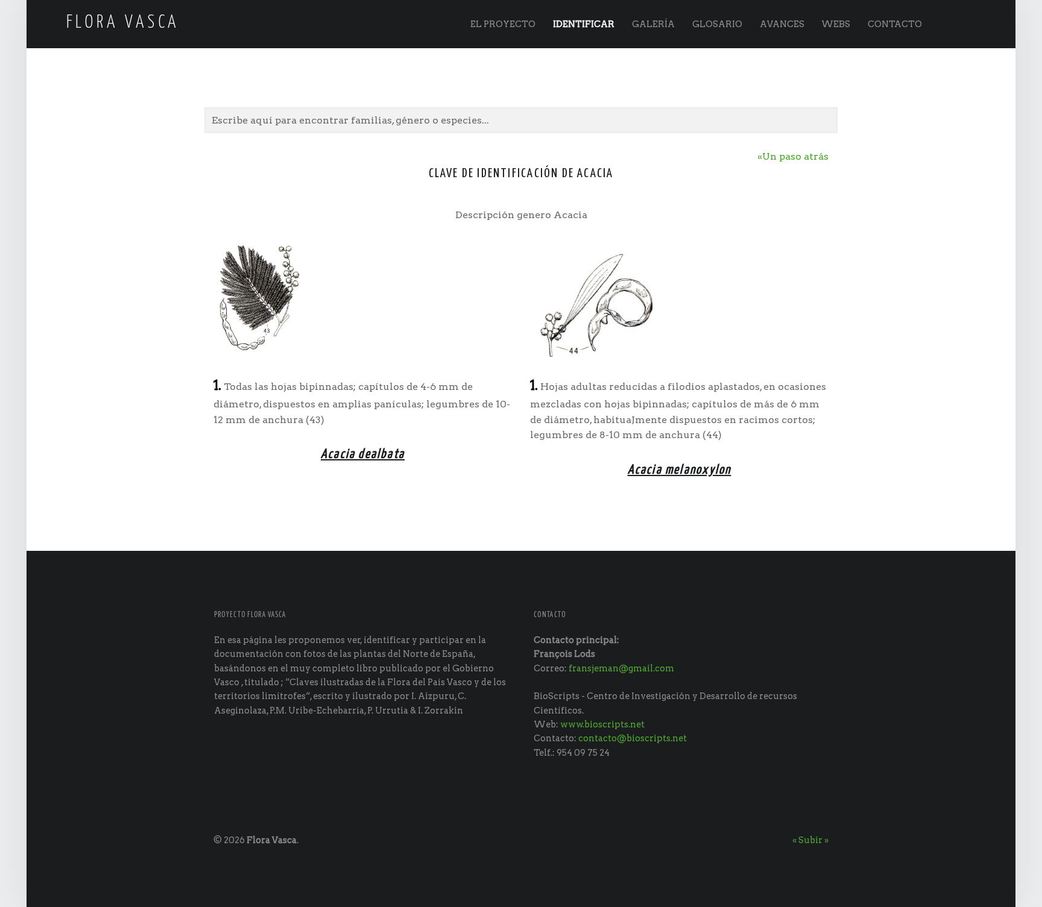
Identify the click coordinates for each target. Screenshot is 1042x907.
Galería (653, 24)
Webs (835, 24)
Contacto (895, 24)
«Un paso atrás (793, 156)
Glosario (717, 24)
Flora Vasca (272, 840)
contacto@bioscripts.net (632, 738)
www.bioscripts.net (602, 724)
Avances (782, 24)
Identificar (583, 24)
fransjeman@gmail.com (621, 668)
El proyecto (502, 24)
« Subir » (810, 840)
